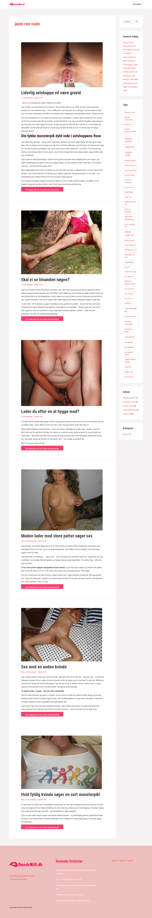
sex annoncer (130, 289)
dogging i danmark (129, 140)
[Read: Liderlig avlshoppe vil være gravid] (62, 65)
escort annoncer (131, 165)
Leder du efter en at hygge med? (50, 411)
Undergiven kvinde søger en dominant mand (130, 86)
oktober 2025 (128, 406)
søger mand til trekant (130, 360)
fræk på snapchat (128, 210)
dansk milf (38, 98)
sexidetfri (128, 303)
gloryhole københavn (129, 218)
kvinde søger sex (129, 233)
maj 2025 (126, 414)
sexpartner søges (128, 330)
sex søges (129, 342)
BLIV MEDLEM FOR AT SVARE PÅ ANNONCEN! (42, 190)
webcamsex (129, 377)
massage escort (131, 250)
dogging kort (130, 147)
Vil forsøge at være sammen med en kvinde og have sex (130, 68)
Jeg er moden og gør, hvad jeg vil (68, 879)
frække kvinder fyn (130, 203)
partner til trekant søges (130, 282)
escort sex (128, 187)
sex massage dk (131, 310)
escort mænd (130, 175)
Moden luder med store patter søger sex (56, 536)
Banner (114, 861)
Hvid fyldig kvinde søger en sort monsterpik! (60, 794)
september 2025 (129, 410)
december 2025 (129, 398)
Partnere (122, 861)
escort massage (131, 170)
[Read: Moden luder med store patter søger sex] (62, 500)
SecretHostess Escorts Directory (22, 876)
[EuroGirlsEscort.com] (18, 879)
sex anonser (129, 294)
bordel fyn (128, 124)
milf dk (127, 267)
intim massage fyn (130, 225)
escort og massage (128, 181)
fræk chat (128, 197)
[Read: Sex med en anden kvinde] (61, 634)
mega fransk (129, 262)
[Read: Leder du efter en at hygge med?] (61, 373)
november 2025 (129, 402)
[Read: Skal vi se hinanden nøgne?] (61, 242)
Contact (130, 861)
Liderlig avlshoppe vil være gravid (51, 92)
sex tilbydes (129, 347)
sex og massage (129, 322)
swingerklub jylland (129, 353)
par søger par (129, 276)
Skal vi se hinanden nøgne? (45, 279)
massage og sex (129, 256)
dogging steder (128, 153)
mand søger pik (130, 245)
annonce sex (130, 112)
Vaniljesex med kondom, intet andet (69, 895)
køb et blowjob (130, 240)
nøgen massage (130, 272)
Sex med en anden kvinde (44, 666)
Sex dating (137, 4)
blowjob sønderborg (129, 118)
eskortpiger (129, 192)
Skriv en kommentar (28, 541)
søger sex (129, 372)
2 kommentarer (27, 98)
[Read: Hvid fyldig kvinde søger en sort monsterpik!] (61, 762)
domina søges (130, 161)
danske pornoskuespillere (131, 131)
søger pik (128, 367)
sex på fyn (129, 337)
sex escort (128, 298)
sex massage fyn (131, 316)
